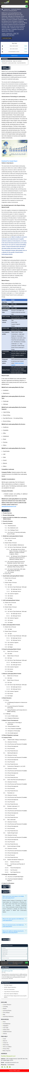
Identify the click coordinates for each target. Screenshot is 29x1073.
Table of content (17, 61)
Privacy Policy (6, 1048)
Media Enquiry (14, 55)
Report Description (7, 61)
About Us (5, 1040)
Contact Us (5, 1042)
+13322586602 (10, 1064)
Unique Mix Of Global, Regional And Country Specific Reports (15, 996)
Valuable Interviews (7, 1031)
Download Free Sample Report (9, 161)
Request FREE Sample (14, 1070)
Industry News (6, 1029)
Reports (5, 1008)
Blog (4, 1014)
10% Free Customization (9, 989)
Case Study (5, 1027)
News (4, 1021)
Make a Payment (6, 1050)
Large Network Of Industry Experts (11, 991)
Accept (26, 962)
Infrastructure (7, 9)
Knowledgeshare (6, 1023)
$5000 (25, 48)
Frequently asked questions (9, 63)
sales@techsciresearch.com (9, 506)
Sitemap (5, 1033)
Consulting (5, 1006)
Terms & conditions (7, 1046)
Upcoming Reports (7, 1010)
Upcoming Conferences (8, 1016)
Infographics (5, 1025)
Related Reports (21, 63)
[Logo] (5, 2)
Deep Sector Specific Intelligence (11, 993)
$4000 (25, 46)
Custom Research (7, 1004)
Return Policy (6, 1044)
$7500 (25, 51)
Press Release (6, 1012)
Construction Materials (16, 9)
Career (4, 1038)
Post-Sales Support (8, 985)
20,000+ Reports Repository (10, 987)
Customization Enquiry (6, 38)
